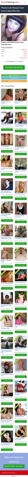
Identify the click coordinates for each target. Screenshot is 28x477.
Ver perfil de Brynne (7, 243)
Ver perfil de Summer (20, 331)
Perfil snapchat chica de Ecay (7, 375)
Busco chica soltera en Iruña (20, 326)
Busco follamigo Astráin (19, 102)
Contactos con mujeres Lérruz (20, 171)
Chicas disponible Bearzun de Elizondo (6, 191)
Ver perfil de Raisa (7, 129)
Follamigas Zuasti (5, 328)
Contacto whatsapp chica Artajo (6, 215)
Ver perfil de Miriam (7, 333)
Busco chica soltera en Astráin (6, 398)
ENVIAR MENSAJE (14, 67)
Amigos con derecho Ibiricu (6, 261)
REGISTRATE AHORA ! (14, 466)
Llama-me (20, 61)
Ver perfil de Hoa (7, 288)
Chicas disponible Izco (20, 282)
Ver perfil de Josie (21, 198)
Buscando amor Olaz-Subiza (6, 305)
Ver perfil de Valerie (20, 177)
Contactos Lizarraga (20, 260)
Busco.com (10, 2)
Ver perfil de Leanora (7, 107)
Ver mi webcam (11, 61)
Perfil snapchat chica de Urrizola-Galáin (21, 125)
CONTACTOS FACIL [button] (14, 81)
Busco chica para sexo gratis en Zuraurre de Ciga (6, 351)
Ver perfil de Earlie (7, 220)
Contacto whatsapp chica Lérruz (20, 216)
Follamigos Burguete (20, 193)
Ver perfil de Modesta (21, 444)
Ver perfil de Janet (7, 197)
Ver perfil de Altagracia (21, 287)
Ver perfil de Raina (21, 354)
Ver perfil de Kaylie (7, 426)
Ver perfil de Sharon (7, 357)
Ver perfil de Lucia (21, 421)
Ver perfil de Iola (7, 380)
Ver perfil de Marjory (20, 265)
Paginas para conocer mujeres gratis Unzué (6, 238)
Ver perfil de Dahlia (21, 376)
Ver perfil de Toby (7, 266)
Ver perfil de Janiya (21, 154)
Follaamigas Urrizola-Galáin (20, 349)
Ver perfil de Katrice (20, 131)
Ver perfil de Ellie (7, 311)
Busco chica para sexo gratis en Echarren (6, 421)
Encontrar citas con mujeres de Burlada (6, 444)
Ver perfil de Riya (21, 221)
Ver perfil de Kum (21, 107)
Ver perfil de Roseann (7, 403)
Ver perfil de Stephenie (7, 151)
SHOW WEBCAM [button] (14, 75)
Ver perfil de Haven (21, 308)
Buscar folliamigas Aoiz (7, 283)
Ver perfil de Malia (21, 243)
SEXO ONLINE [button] (14, 78)
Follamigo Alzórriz (19, 416)
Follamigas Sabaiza (19, 238)
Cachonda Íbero (5, 146)
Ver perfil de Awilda (7, 449)
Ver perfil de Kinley (7, 174)
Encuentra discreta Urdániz (19, 148)
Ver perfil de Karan (21, 399)
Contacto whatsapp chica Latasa (20, 439)
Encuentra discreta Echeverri (5, 102)
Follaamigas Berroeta (6, 124)
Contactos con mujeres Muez (6, 168)
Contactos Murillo (19, 304)
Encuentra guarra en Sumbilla (20, 394)
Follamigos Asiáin (19, 371)
